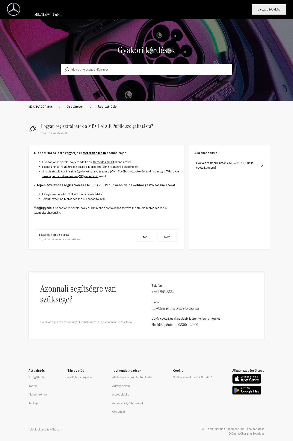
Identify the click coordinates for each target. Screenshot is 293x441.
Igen (144, 237)
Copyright (118, 411)
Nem (167, 237)
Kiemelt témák (38, 394)
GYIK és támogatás (79, 377)
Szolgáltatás (37, 377)
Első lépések (75, 106)
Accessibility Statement (127, 403)
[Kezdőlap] (36, 9)
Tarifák (33, 386)
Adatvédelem (121, 386)
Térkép (33, 403)
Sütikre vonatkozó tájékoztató (192, 377)
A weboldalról (121, 394)
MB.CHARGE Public (41, 106)
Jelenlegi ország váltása (44, 429)
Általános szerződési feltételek (132, 377)
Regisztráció (107, 106)
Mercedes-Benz (98, 167)
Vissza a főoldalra (269, 9)
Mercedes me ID (94, 153)
